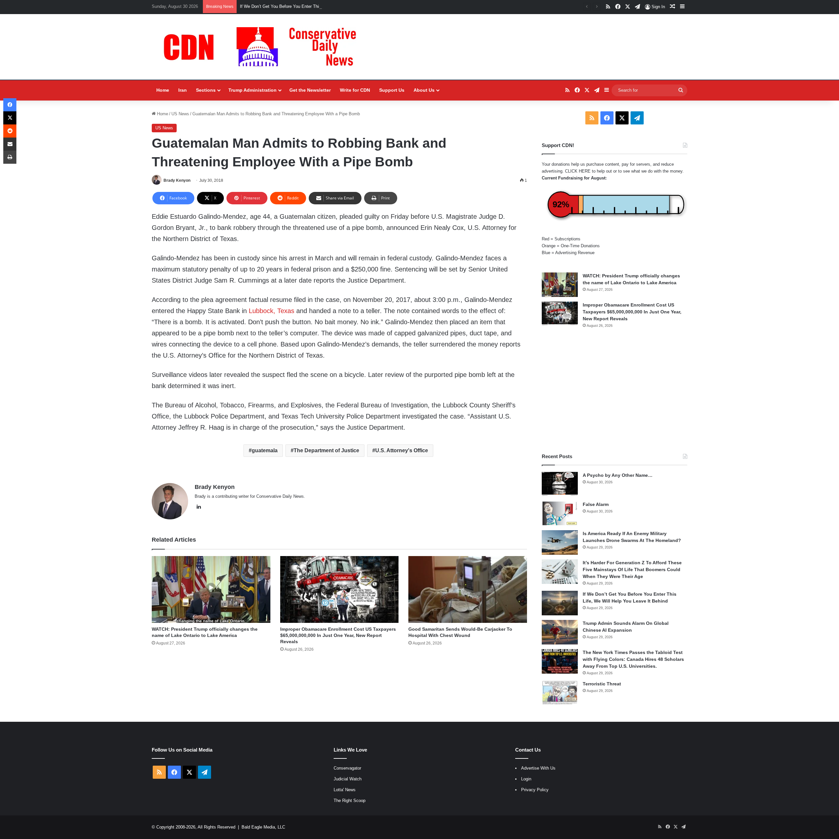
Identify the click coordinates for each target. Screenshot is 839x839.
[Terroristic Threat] (560, 693)
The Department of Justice (326, 450)
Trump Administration (252, 90)
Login (526, 778)
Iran (182, 90)
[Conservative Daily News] (263, 46)
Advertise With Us (538, 768)
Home (162, 90)
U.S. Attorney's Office (401, 450)
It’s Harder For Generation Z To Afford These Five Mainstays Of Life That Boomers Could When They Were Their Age (632, 569)
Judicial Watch (347, 778)
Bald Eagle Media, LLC (263, 827)
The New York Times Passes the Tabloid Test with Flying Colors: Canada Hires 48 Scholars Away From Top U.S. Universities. (633, 659)
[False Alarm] (560, 513)
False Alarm (596, 504)
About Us (424, 90)
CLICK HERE (578, 171)
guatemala (265, 450)
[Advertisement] (614, 391)
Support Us (391, 90)
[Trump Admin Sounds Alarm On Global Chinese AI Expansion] (560, 632)
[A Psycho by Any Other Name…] (560, 484)
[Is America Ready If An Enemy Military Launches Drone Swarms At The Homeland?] (560, 542)
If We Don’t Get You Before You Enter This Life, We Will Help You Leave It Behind (318, 6)
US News (180, 113)
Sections (206, 90)
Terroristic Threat (602, 683)
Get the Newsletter (310, 90)
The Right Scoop (349, 800)
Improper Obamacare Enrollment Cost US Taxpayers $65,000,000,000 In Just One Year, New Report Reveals (338, 635)
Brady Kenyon (177, 180)
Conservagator (347, 768)
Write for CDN (355, 90)
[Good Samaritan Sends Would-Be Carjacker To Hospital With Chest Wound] (467, 589)
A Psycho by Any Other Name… (618, 475)
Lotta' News (345, 789)
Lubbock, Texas (271, 310)
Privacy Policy (535, 789)
